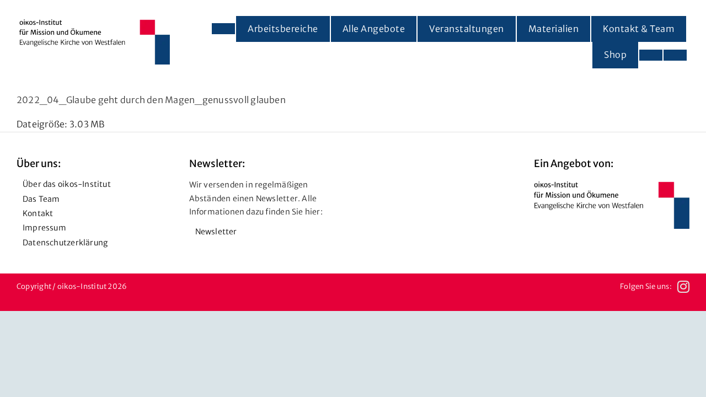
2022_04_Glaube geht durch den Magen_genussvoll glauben (151, 99)
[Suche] (675, 55)
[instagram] (683, 287)
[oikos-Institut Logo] (94, 23)
